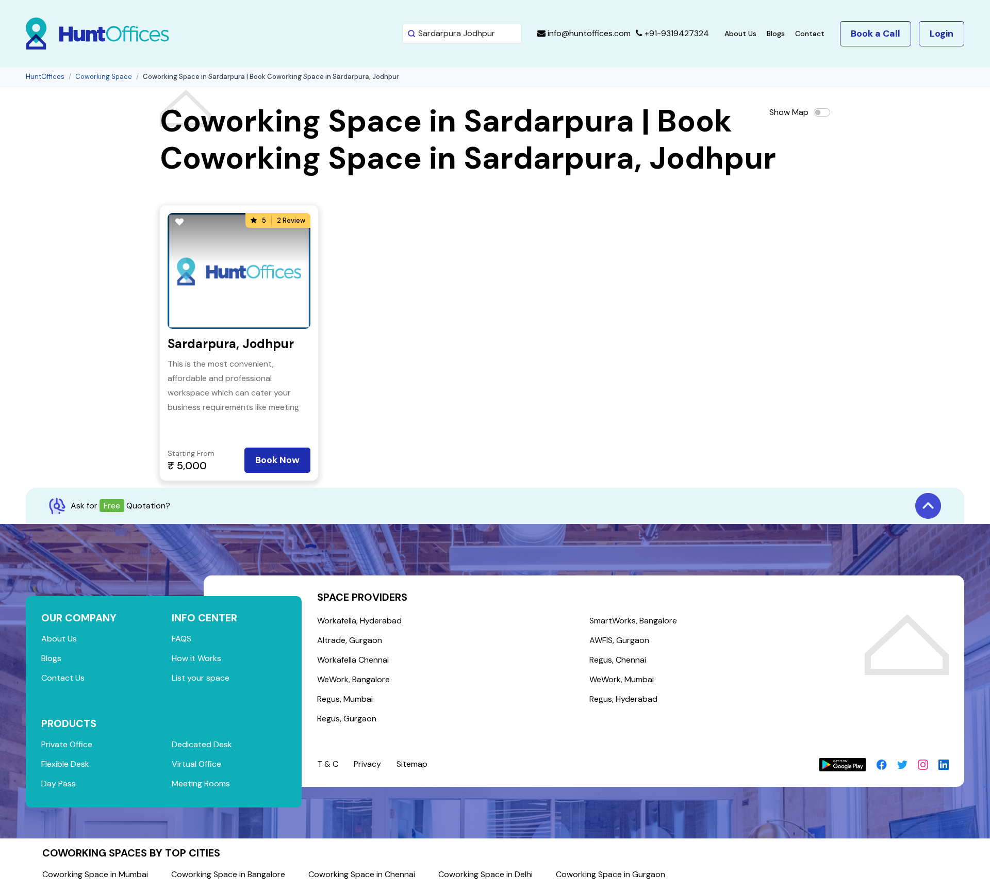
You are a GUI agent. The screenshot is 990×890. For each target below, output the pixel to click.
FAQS (181, 638)
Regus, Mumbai (345, 699)
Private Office (66, 744)
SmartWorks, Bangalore (633, 620)
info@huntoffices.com (588, 33)
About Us (740, 33)
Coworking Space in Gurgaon (610, 874)
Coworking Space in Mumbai (95, 874)
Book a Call (875, 33)
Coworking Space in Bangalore (228, 874)
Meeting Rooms (201, 783)
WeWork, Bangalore (353, 679)
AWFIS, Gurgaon (619, 640)
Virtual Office (196, 764)
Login (941, 33)
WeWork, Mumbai (621, 679)
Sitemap (412, 764)
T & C (327, 764)
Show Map (788, 112)
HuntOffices (45, 76)
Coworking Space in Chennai (361, 874)
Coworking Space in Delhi (485, 874)
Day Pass (58, 783)
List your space (200, 677)
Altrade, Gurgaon (349, 640)
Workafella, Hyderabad (359, 620)
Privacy (367, 764)
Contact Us (63, 677)
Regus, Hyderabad (623, 699)
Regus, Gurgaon (346, 718)
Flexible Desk (65, 764)
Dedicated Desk (202, 744)
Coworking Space (103, 76)
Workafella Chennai (353, 659)
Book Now (277, 460)
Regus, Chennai (617, 659)
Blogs (776, 33)
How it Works (196, 658)
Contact (809, 33)
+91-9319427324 (675, 33)
